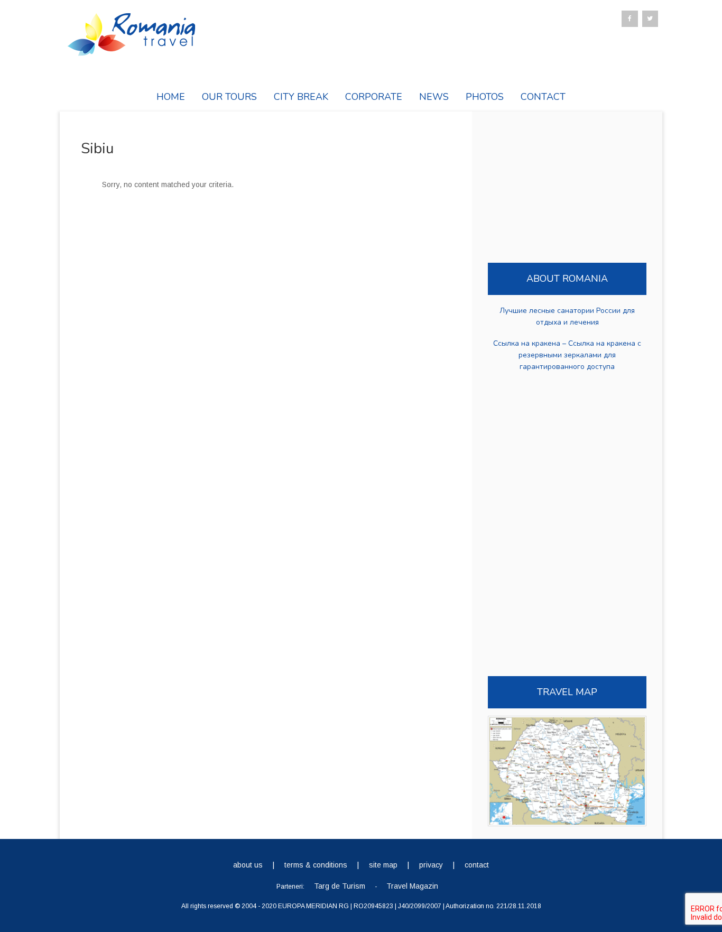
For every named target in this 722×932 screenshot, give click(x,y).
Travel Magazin (412, 886)
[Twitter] (650, 19)
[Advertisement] (255, 303)
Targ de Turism (339, 886)
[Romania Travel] (131, 51)
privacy (431, 865)
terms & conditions (315, 865)
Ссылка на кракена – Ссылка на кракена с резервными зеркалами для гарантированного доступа (567, 354)
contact (477, 865)
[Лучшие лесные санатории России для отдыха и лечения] (567, 303)
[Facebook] (629, 19)
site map (383, 865)
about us (248, 865)
